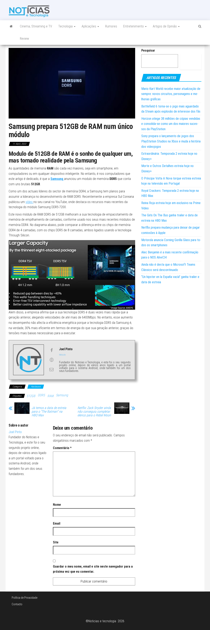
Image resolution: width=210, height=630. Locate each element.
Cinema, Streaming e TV (36, 26)
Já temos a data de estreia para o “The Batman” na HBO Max (49, 411)
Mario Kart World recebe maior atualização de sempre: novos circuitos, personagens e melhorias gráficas (170, 94)
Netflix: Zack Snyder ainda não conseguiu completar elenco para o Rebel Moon (94, 411)
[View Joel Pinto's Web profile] (51, 359)
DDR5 (41, 395)
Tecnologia (65, 26)
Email (56, 523)
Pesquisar (148, 50)
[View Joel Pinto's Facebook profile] (51, 350)
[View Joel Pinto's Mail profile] (51, 369)
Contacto (17, 604)
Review (24, 39)
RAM (50, 396)
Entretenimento (134, 26)
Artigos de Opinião (165, 26)
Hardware (35, 386)
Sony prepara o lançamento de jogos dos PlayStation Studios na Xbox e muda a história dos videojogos (171, 141)
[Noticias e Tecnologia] (11, 26)
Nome (57, 505)
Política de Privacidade (24, 597)
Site (55, 542)
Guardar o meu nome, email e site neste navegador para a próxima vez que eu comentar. (93, 569)
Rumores (111, 26)
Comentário (62, 448)
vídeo (29, 202)
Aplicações (89, 26)
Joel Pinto (15, 432)
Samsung (57, 179)
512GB (30, 396)
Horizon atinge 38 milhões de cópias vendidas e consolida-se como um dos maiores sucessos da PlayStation (170, 124)
